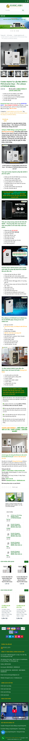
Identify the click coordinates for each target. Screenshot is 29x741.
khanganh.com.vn (9, 677)
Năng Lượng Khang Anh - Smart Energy (15, 728)
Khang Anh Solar (21, 731)
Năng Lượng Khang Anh (10, 731)
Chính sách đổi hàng (6, 692)
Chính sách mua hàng (6, 685)
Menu (2, 16)
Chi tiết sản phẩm (5, 120)
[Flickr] (19, 636)
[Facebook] (7, 636)
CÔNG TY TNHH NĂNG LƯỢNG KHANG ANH (10, 737)
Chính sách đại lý (5, 695)
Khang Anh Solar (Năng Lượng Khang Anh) (15, 725)
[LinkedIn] (13, 636)
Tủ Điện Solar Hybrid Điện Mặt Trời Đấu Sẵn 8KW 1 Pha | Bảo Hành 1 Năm (7, 613)
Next (22, 501)
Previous (7, 501)
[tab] (5, 120)
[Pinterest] (22, 636)
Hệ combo (19, 111)
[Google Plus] (16, 636)
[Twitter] (10, 636)
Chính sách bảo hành (6, 689)
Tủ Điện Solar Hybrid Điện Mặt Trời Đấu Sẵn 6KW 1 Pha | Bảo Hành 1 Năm (22, 613)
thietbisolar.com (21, 480)
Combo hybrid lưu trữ (11, 111)
